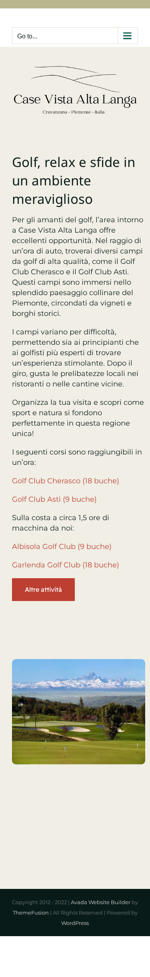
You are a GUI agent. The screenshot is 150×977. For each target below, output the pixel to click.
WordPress (75, 923)
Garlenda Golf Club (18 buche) (65, 565)
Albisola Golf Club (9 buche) (62, 546)
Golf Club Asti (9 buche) (54, 499)
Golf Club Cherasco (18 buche (65, 480)
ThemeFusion (31, 912)
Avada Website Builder (100, 902)
